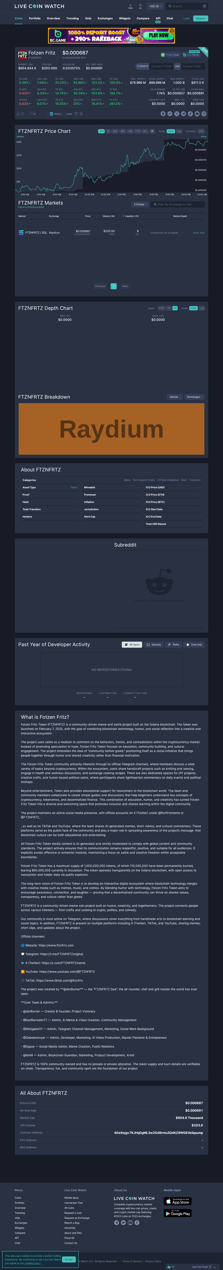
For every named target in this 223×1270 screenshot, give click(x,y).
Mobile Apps (71, 1197)
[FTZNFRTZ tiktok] (190, 114)
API (17, 1237)
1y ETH (113, 100)
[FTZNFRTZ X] (176, 114)
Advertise (69, 1227)
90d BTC (96, 89)
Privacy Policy (153, 1261)
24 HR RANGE (157, 89)
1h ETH (23, 100)
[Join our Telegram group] (117, 1223)
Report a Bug (71, 1222)
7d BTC (59, 89)
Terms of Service (132, 1261)
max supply (177, 79)
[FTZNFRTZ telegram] (183, 114)
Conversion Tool (73, 1202)
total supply (157, 79)
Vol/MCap (69, 64)
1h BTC (23, 89)
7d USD (59, 79)
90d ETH (96, 100)
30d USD (78, 79)
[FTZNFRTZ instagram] (204, 114)
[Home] (136, 1198)
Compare (20, 1232)
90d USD (96, 79)
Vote (17, 1217)
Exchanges (193, 396)
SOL (44, 232)
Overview (20, 1207)
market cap (25, 64)
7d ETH (59, 100)
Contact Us (70, 1242)
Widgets (19, 1227)
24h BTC (42, 89)
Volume (174, 396)
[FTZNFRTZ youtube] (197, 114)
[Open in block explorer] (81, 114)
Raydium (54, 232)
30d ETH (78, 100)
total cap (198, 79)
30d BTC (78, 89)
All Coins (69, 1207)
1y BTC (113, 89)
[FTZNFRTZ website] (170, 114)
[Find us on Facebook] (137, 1223)
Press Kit (69, 1237)
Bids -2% (179, 100)
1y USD (114, 79)
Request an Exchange (76, 1217)
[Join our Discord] (130, 1223)
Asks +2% (198, 100)
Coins (18, 1197)
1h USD (23, 79)
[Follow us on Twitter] (123, 1223)
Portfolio (19, 1202)
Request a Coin (73, 1212)
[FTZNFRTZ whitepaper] (163, 114)
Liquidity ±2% (157, 100)
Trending (20, 1212)
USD (154, 6)
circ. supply (138, 79)
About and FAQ (73, 1232)
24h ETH (42, 100)
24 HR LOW (178, 89)
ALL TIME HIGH (94, 64)
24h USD (42, 79)
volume (47, 64)
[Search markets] (154, 204)
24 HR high (197, 89)
